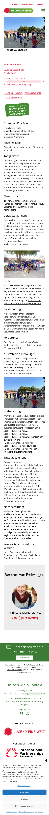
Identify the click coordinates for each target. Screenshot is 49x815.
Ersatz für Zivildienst (13, 93)
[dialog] (24, 786)
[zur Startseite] (19, 10)
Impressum (39, 812)
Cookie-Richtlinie (11, 812)
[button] (45, 760)
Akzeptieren (24, 792)
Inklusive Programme (13, 98)
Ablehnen (24, 799)
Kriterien (31, 345)
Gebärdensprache (27, 4)
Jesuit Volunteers (29, 618)
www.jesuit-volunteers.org (19, 84)
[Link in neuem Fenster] (21, 712)
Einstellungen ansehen (24, 806)
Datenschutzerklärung (26, 812)
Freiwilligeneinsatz (33, 93)
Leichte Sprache (13, 4)
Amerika (15, 618)
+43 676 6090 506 (12, 693)
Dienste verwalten (24, 786)
